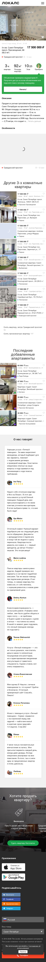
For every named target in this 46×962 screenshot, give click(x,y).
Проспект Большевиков (27, 424)
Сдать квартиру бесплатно (23, 843)
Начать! (23, 89)
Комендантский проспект (28, 315)
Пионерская (23, 284)
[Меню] (42, 3)
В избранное (42, 37)
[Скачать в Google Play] (13, 877)
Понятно (23, 951)
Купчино (22, 392)
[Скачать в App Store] (13, 867)
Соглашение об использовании (28, 947)
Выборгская (23, 268)
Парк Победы (23, 376)
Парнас (21, 220)
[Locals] (10, 3)
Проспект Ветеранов (26, 408)
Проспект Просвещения (27, 204)
